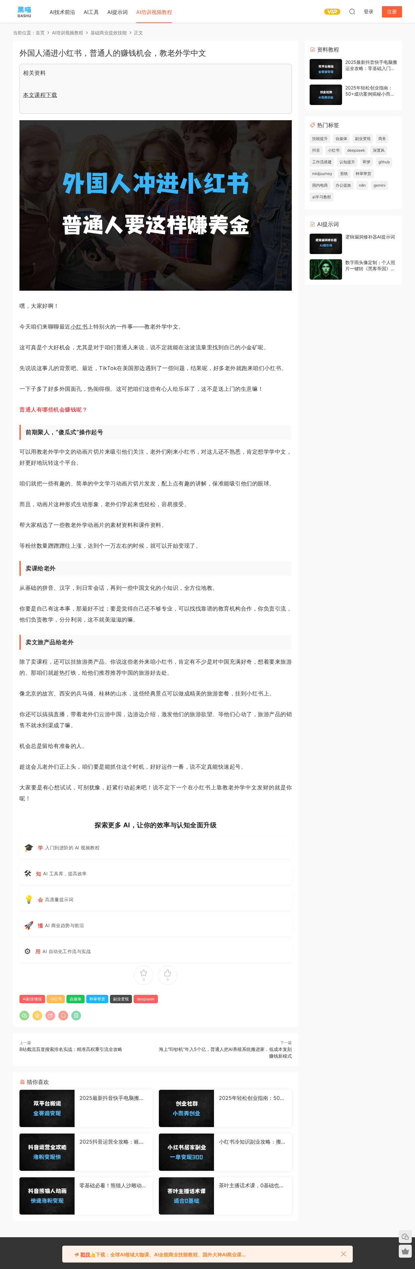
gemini (379, 185)
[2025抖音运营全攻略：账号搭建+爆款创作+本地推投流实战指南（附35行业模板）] (47, 1152)
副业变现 (121, 998)
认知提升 (347, 161)
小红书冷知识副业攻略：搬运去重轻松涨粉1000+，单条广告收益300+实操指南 (252, 1141)
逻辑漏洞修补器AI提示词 (370, 236)
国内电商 (320, 185)
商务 (382, 138)
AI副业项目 (32, 998)
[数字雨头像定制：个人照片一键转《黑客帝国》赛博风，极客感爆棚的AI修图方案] (326, 269)
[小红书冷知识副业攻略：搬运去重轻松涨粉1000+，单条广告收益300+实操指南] (186, 1152)
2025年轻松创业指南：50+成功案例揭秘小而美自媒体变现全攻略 (252, 1098)
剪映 (344, 173)
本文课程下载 (40, 95)
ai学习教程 (321, 196)
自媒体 (75, 998)
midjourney (322, 173)
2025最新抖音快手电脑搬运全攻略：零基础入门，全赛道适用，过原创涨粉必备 (113, 1098)
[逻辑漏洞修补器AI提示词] (326, 244)
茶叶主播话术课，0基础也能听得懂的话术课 (251, 1185)
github (384, 161)
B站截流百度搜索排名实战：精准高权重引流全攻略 (70, 1049)
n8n (362, 185)
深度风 (379, 150)
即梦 (367, 161)
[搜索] (352, 11)
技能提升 (320, 138)
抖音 (316, 150)
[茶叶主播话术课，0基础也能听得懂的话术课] (186, 1196)
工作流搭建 (322, 161)
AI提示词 (117, 12)
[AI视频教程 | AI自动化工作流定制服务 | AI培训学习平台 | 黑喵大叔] (24, 11)
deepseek (146, 998)
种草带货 (97, 998)
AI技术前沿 (62, 12)
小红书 (79, 326)
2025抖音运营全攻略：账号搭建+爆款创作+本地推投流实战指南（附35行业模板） (111, 1141)
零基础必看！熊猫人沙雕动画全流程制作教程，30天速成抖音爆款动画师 (113, 1185)
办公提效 (343, 185)
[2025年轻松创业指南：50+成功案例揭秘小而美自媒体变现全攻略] (186, 1108)
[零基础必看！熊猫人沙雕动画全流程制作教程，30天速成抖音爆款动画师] (47, 1196)
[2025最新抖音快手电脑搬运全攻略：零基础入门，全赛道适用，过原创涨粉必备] (47, 1108)
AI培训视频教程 (154, 12)
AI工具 (91, 12)
